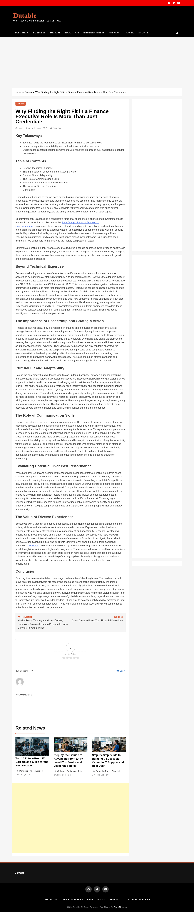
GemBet (19, 873)
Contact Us (51, 899)
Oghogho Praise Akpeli (30, 771)
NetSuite (33, 545)
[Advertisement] (97, 59)
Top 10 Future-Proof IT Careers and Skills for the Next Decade (31, 762)
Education (71, 32)
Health (55, 32)
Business (39, 32)
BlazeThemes (120, 907)
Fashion (114, 32)
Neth (21, 128)
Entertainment (93, 32)
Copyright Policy (139, 899)
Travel (129, 32)
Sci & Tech (21, 32)
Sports (143, 32)
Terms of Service (72, 899)
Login (122, 671)
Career (20, 104)
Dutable (25, 15)
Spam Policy (117, 899)
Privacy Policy (96, 899)
